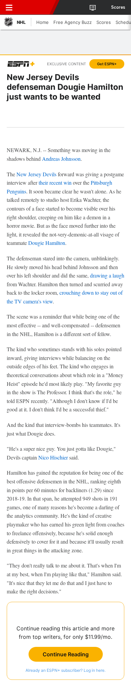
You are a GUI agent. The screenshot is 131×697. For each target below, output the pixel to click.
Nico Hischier (53, 457)
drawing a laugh (107, 275)
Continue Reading (66, 654)
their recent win (55, 182)
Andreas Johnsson (61, 158)
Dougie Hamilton (46, 242)
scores (118, 7)
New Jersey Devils (36, 174)
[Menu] (9, 7)
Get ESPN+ (107, 64)
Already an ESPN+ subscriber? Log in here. (65, 670)
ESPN (36, 7)
